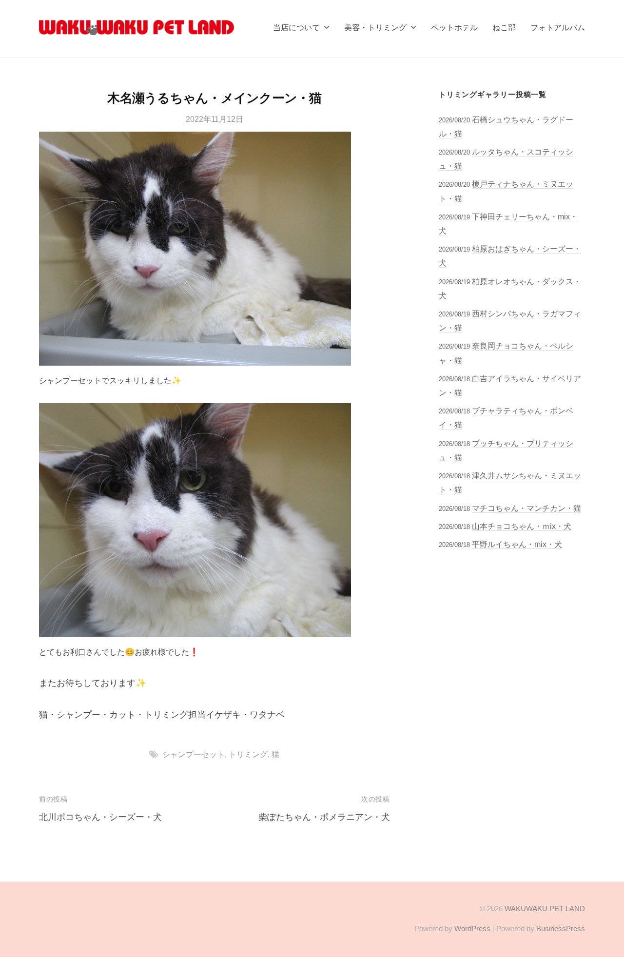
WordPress (472, 928)
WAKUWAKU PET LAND (545, 908)
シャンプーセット (193, 754)
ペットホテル (454, 27)
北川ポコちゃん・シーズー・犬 (100, 817)
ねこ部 (504, 27)
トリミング (248, 754)
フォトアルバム (557, 27)
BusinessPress (560, 928)
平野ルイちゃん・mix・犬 (517, 544)
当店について (296, 27)
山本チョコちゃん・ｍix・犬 (521, 526)
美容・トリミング (375, 27)
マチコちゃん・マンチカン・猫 (526, 508)
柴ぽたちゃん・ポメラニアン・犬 (324, 817)
